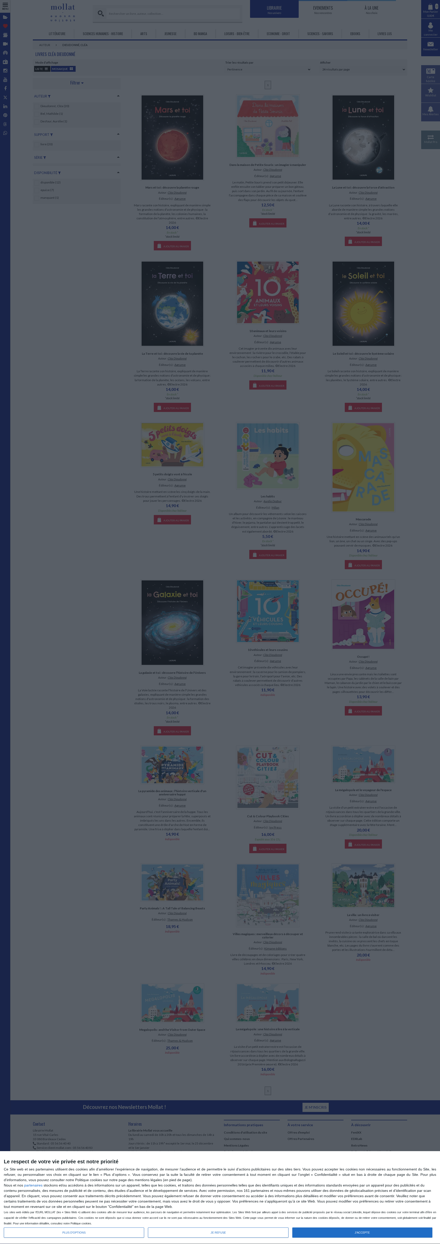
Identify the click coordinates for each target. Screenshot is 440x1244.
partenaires (33, 1185)
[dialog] (220, 1197)
